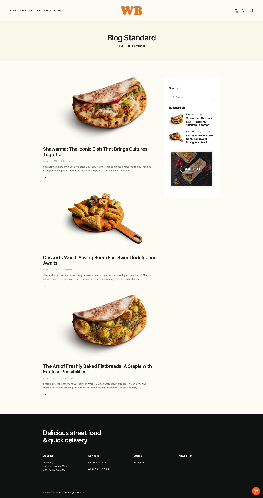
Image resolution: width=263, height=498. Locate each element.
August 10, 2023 (50, 378)
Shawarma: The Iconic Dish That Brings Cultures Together (95, 151)
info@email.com (97, 462)
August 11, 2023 (50, 269)
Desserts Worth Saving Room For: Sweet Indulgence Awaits (100, 260)
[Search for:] (191, 97)
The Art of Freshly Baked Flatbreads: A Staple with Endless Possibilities (97, 368)
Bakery (190, 114)
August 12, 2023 (50, 161)
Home (121, 46)
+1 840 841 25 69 (98, 469)
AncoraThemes (50, 492)
